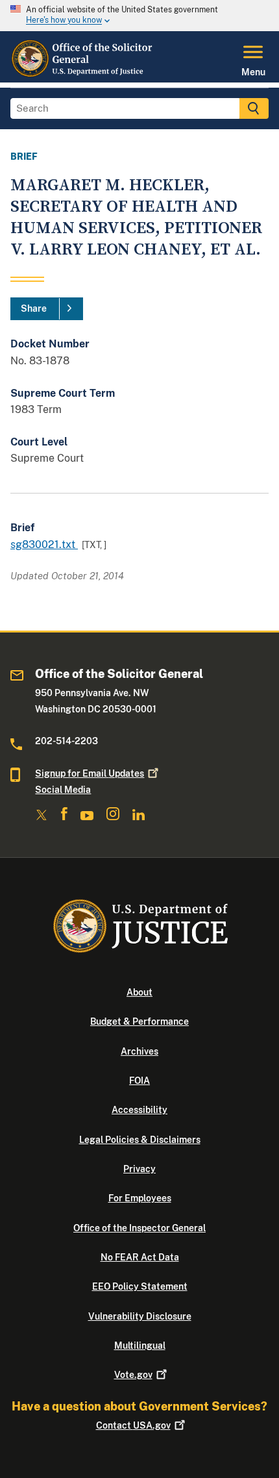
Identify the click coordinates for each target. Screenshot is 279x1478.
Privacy (139, 1169)
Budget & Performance (139, 1021)
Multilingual (139, 1345)
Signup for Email (89, 773)
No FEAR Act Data (140, 1257)
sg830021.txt (44, 544)
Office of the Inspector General (139, 1228)
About (139, 992)
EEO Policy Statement (140, 1286)
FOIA (139, 1080)
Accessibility (139, 1110)
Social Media (63, 789)
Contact (133, 1425)
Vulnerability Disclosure (139, 1316)
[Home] (82, 74)
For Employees (139, 1198)
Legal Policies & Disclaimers (139, 1139)
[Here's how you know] (139, 15)
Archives (139, 1051)
